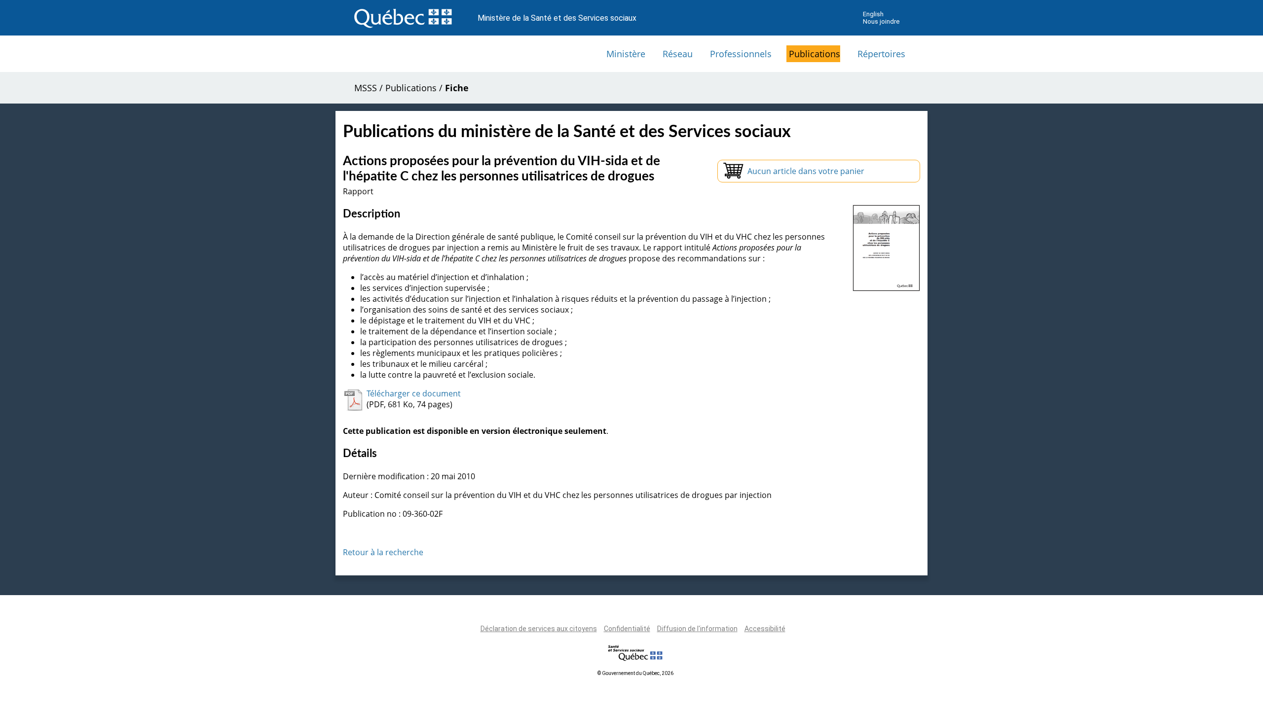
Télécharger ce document (414, 393)
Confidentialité (627, 629)
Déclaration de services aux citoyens (539, 629)
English (873, 14)
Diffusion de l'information (697, 629)
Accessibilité (764, 629)
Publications (814, 54)
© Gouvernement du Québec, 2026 (635, 673)
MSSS (365, 88)
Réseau (678, 54)
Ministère (625, 54)
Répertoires (881, 54)
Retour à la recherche (383, 552)
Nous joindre (881, 21)
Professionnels (741, 54)
